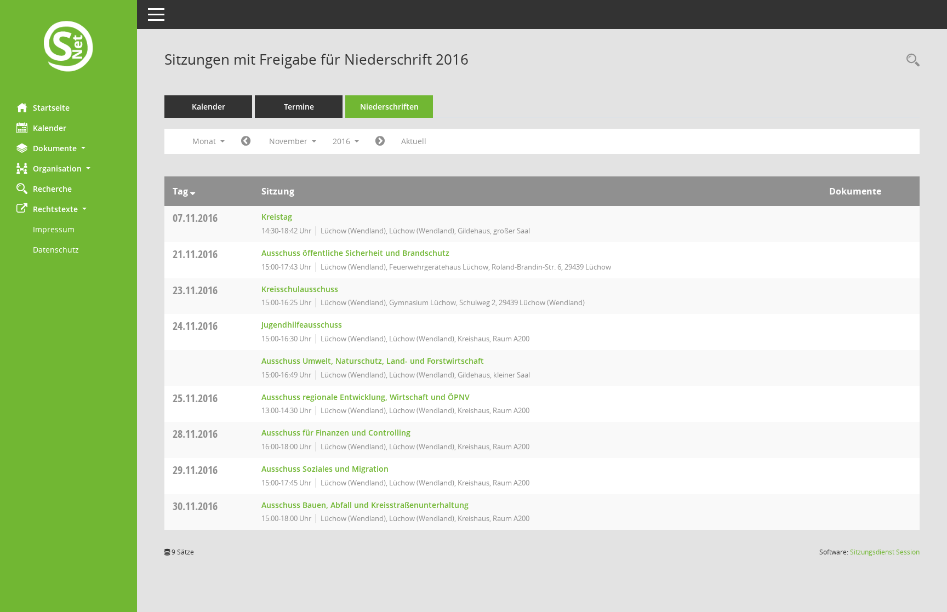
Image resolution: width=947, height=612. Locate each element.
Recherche (52, 189)
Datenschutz (56, 249)
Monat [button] (205, 141)
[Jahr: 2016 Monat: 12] (380, 141)
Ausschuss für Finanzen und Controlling (335, 432)
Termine (299, 106)
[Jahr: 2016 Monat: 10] (246, 141)
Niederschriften (389, 106)
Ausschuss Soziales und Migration (325, 469)
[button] (68, 148)
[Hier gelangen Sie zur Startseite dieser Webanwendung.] (68, 47)
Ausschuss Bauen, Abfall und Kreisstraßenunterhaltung (365, 505)
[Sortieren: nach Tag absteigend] (192, 191)
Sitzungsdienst (885, 552)
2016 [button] (342, 141)
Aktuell (413, 141)
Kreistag (276, 216)
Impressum (54, 229)
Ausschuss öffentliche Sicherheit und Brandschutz (355, 253)
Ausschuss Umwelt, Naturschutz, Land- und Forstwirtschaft (372, 361)
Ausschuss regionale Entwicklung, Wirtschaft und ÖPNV (365, 397)
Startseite (51, 107)
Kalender (49, 128)
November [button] (289, 141)
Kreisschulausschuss (299, 289)
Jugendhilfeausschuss (301, 324)
